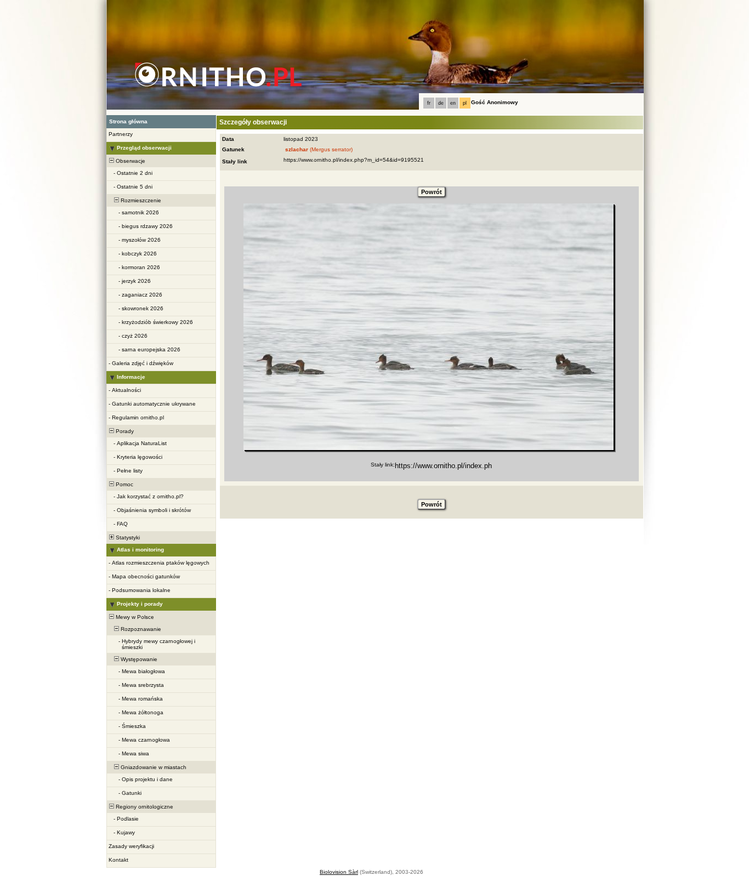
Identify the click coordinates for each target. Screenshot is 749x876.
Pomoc (123, 484)
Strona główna (128, 121)
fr (428, 103)
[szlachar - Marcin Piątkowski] (428, 326)
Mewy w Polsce (134, 617)
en (453, 103)
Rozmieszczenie (140, 200)
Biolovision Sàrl (339, 872)
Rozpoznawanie (140, 629)
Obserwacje (129, 161)
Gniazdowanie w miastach (152, 767)
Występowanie (138, 659)
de (441, 103)
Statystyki (127, 537)
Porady (124, 431)
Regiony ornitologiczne (143, 807)
